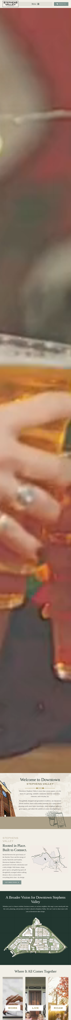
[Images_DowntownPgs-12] (49, 846)
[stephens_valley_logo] (10, 1)
